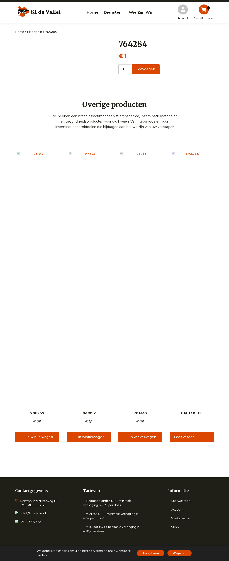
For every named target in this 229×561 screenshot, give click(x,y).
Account (177, 509)
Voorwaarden (181, 501)
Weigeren (179, 553)
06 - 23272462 (31, 521)
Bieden (32, 32)
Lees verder (184, 437)
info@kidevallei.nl (33, 513)
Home (19, 32)
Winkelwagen (181, 518)
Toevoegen (145, 69)
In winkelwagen (39, 437)
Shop (175, 527)
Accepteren (150, 553)
